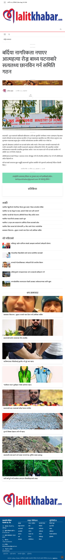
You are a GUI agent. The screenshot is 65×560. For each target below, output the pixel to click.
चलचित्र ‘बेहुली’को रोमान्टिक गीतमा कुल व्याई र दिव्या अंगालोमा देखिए (23, 207)
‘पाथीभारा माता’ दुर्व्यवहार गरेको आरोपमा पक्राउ (17, 385)
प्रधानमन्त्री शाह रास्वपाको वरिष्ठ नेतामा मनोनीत (17, 408)
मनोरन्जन (41, 529)
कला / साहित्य (31, 523)
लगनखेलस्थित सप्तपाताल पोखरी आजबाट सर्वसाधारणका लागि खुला (31, 281)
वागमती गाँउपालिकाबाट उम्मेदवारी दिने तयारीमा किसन (27, 262)
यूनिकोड (51, 537)
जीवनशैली (30, 529)
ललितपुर (41, 537)
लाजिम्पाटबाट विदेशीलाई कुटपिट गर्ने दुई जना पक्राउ (19, 361)
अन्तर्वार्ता (20, 531)
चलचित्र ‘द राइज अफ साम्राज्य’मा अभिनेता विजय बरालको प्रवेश (20, 223)
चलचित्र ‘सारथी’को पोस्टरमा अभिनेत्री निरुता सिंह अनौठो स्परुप (20, 215)
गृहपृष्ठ (19, 523)
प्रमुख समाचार (21, 526)
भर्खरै (5, 202)
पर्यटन (29, 531)
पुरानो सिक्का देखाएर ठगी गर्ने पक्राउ (14, 431)
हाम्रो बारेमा (13, 554)
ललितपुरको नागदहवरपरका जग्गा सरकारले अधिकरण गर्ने (28, 272)
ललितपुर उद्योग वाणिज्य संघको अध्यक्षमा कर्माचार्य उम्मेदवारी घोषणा (31, 243)
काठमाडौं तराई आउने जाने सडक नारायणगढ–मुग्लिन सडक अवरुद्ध (23, 455)
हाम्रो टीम (5, 554)
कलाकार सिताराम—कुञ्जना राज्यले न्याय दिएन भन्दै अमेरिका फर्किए (22, 230)
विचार (40, 539)
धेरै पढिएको (8, 238)
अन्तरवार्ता (20, 529)
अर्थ (19, 537)
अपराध (19, 534)
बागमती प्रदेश (42, 523)
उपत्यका (20, 539)
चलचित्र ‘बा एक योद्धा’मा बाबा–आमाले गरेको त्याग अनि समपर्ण (20, 211)
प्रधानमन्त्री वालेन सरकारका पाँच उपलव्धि (15, 338)
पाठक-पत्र (30, 534)
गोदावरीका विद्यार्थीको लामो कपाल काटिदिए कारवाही (27, 253)
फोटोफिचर (31, 539)
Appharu (55, 558)
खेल (29, 526)
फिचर (29, 537)
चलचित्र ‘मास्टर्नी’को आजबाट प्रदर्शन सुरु (14, 219)
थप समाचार (32, 292)
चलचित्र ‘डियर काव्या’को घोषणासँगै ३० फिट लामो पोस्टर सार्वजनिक (22, 226)
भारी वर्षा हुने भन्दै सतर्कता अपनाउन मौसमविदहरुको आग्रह (21, 478)
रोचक (40, 534)
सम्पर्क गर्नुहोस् (21, 554)
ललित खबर (10, 91)
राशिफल (41, 531)
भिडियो (40, 526)
